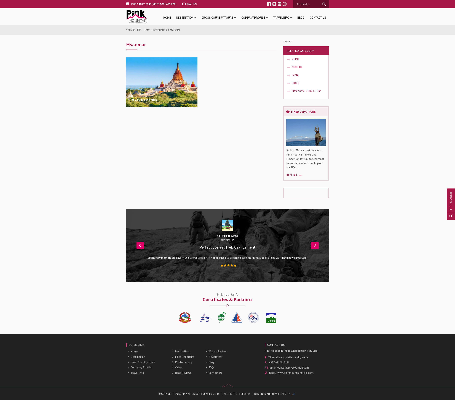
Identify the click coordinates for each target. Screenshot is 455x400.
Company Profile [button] (253, 18)
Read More (138, 105)
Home (167, 18)
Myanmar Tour (144, 100)
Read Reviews (183, 372)
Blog (300, 18)
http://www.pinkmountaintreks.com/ (291, 372)
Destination (160, 30)
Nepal (295, 59)
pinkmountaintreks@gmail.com (289, 367)
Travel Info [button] (281, 18)
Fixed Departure (184, 356)
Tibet (295, 83)
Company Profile (141, 367)
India (295, 75)
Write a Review (217, 351)
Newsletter (215, 356)
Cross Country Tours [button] (217, 18)
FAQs (211, 367)
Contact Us (318, 18)
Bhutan (296, 67)
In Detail (292, 175)
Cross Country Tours (306, 91)
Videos (179, 367)
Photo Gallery (183, 362)
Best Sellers (182, 351)
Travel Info (137, 372)
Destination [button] (185, 18)
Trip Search (451, 201)
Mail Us (192, 4)
